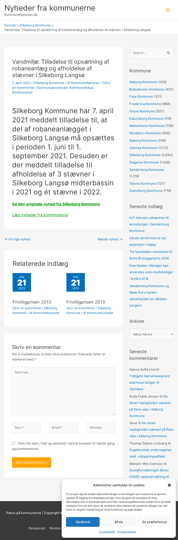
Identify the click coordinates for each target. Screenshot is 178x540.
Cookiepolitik (107, 531)
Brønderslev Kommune (147, 89)
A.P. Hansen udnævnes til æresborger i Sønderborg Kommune (149, 224)
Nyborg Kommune (143, 140)
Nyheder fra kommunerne (49, 7)
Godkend (83, 522)
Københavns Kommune (147, 126)
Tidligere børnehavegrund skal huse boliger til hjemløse (149, 382)
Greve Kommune (142, 111)
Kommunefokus (81, 88)
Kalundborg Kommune (146, 118)
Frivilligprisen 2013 (32, 302)
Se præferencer (154, 522)
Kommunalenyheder (52, 88)
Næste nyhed (110, 239)
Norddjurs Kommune (145, 133)
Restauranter (59, 528)
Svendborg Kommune (146, 191)
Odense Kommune (143, 148)
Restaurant (37, 528)
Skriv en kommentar (27, 308)
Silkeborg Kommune (48, 83)
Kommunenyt (22, 92)
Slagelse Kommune (144, 162)
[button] (169, 485)
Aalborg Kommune (143, 82)
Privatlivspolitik (126, 531)
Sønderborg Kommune (146, 170)
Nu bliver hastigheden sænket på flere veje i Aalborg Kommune (151, 429)
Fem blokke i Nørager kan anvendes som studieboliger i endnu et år (151, 272)
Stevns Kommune (142, 183)
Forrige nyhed (17, 239)
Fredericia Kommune (145, 104)
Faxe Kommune (141, 96)
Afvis (119, 522)
